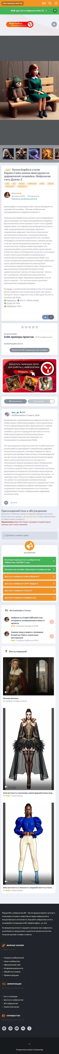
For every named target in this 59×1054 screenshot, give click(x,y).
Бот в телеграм (10, 996)
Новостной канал (11, 1007)
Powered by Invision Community (29, 1050)
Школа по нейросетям (13, 1000)
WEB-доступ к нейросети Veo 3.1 (27, 11)
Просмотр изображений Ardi (24, 199)
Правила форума (11, 975)
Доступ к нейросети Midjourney (20, 598)
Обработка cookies (12, 972)
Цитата (14, 503)
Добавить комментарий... (17, 535)
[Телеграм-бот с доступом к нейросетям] (29, 375)
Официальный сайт (12, 965)
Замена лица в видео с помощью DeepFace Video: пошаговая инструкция (27, 635)
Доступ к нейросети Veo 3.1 (18, 591)
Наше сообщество (12, 961)
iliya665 (9, 701)
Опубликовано (26, 415)
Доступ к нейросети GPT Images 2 (21, 584)
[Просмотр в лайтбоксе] (29, 90)
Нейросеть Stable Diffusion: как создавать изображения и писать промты (28, 620)
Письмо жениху (10, 698)
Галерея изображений (14, 958)
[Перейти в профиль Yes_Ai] (7, 414)
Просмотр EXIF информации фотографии (29, 350)
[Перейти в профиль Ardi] (7, 195)
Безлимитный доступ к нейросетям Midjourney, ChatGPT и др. (22, 561)
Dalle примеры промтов (19, 336)
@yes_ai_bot (41, 923)
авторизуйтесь (29, 517)
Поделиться (16, 401)
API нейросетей (11, 1003)
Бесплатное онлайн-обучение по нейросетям (27, 570)
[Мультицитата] (6, 503)
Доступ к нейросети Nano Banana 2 (22, 576)
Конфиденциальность (13, 968)
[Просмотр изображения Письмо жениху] (28, 676)
